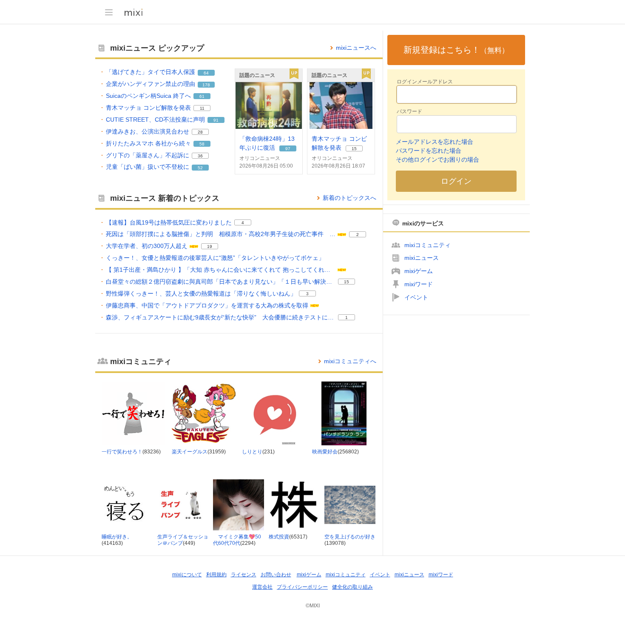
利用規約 (216, 575)
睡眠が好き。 (117, 537)
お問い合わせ (276, 575)
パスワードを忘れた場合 (428, 150)
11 (202, 108)
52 (200, 167)
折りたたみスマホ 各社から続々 (148, 143)
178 (206, 85)
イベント (416, 297)
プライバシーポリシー (302, 587)
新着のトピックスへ (349, 197)
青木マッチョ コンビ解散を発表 (148, 107)
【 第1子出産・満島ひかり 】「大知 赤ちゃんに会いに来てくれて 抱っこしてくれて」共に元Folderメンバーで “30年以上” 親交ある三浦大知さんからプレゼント (220, 269)
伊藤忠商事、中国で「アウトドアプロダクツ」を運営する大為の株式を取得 (207, 305)
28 (200, 132)
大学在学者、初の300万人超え (147, 245)
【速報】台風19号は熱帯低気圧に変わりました (169, 222)
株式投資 (279, 537)
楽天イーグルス (189, 452)
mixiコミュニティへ (350, 361)
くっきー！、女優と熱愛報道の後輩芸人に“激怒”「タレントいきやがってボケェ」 (215, 257)
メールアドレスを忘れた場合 (434, 141)
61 (202, 96)
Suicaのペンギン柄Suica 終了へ (148, 95)
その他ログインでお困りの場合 (437, 159)
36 (200, 156)
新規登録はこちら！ (456, 49)
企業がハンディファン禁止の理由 (150, 83)
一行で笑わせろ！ (122, 452)
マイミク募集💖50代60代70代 (237, 540)
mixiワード (418, 284)
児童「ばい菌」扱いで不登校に (147, 166)
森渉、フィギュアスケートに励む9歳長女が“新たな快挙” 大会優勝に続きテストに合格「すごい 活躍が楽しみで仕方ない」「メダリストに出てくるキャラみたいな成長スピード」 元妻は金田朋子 (220, 317)
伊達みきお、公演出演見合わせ (147, 131)
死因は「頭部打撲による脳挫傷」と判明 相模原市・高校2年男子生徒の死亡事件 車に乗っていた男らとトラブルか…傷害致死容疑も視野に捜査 (220, 234)
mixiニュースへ (356, 47)
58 (202, 144)
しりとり (252, 452)
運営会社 (262, 587)
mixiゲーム (418, 271)
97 (287, 148)
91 (216, 120)
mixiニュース (421, 257)
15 (354, 148)
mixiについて (187, 575)
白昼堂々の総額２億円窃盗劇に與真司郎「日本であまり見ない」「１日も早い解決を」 (220, 281)
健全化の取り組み (352, 587)
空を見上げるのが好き (349, 537)
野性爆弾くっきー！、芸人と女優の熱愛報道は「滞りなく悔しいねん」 (201, 293)
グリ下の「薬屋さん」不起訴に (147, 155)
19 (209, 246)
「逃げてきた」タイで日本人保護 (150, 71)
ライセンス (243, 575)
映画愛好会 (325, 452)
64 (206, 73)
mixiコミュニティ (427, 245)
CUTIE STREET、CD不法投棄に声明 (155, 119)
